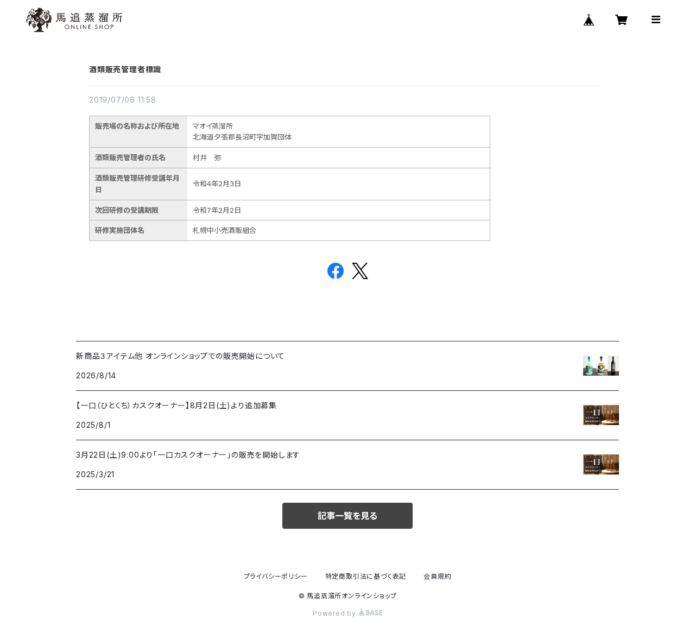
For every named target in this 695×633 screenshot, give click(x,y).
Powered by (335, 613)
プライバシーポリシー (276, 576)
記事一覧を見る (347, 515)
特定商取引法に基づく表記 (366, 576)
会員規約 (437, 576)
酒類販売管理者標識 (125, 69)
